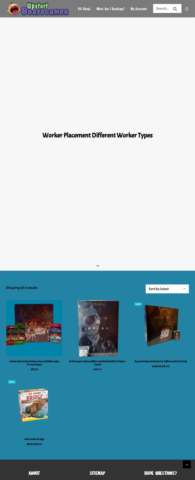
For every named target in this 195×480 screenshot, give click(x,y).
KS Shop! (84, 8)
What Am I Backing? (111, 8)
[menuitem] (84, 8)
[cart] (187, 8)
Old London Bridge (34, 439)
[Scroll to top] (187, 463)
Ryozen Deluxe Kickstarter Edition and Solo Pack (161, 361)
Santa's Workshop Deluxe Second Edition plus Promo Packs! (34, 363)
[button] (34, 328)
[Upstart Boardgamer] (37, 9)
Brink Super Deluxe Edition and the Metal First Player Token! (97, 363)
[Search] (162, 8)
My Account (139, 8)
